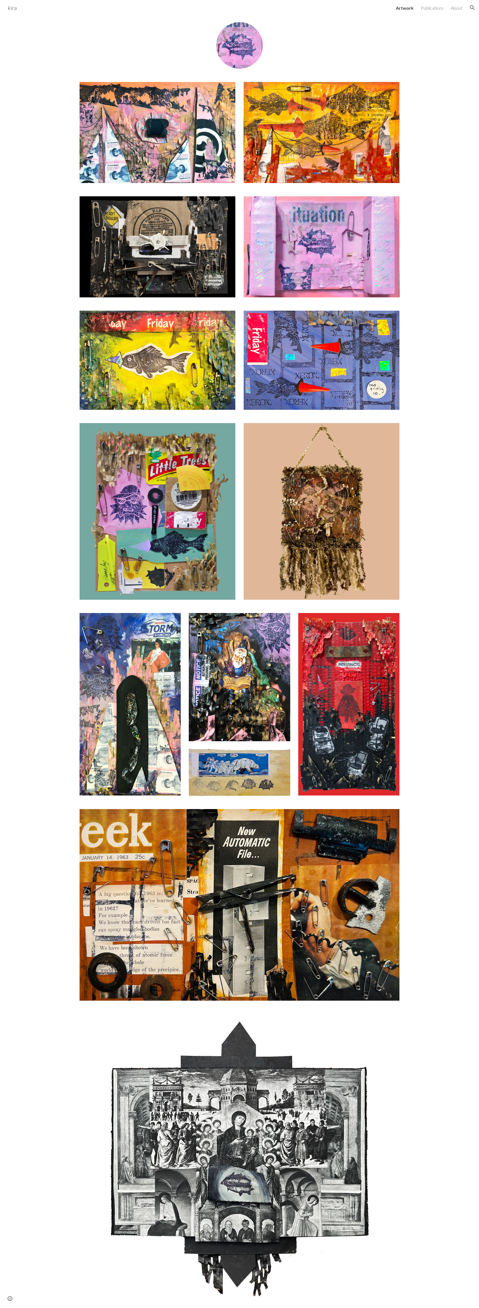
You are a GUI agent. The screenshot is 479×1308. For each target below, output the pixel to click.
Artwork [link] (405, 8)
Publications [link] (432, 8)
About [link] (456, 8)
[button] (472, 7)
